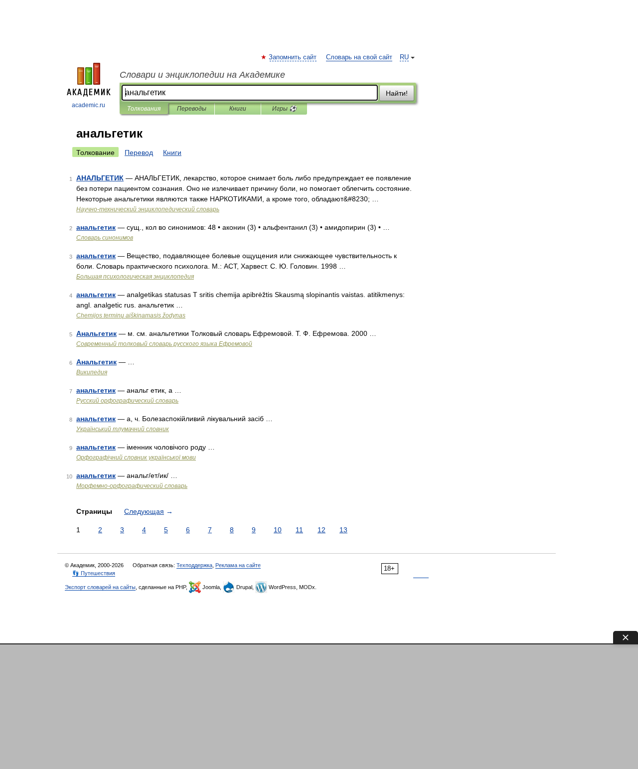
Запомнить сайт (293, 57)
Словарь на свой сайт (359, 57)
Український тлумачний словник (122, 429)
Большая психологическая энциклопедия (135, 276)
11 (299, 530)
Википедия (91, 372)
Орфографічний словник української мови (136, 457)
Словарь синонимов (104, 237)
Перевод (139, 152)
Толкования (143, 108)
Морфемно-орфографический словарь (131, 485)
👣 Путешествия (93, 573)
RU (404, 57)
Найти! (397, 93)
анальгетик (96, 227)
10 (278, 530)
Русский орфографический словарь (127, 400)
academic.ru (88, 105)
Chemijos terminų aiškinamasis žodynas (130, 315)
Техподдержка (194, 565)
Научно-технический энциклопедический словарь (147, 209)
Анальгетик (96, 333)
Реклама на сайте (238, 565)
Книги (237, 108)
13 (343, 530)
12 (321, 530)
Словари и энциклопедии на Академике (202, 75)
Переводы (191, 108)
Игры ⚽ (284, 108)
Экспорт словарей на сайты (100, 587)
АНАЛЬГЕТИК (100, 178)
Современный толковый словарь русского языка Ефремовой (164, 343)
